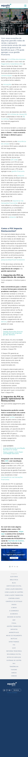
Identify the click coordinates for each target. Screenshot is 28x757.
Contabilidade (14, 598)
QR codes (14, 160)
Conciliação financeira (14, 595)
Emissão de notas (14, 617)
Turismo (14, 669)
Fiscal (14, 623)
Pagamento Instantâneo (10, 64)
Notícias (14, 638)
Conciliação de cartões (14, 592)
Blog (14, 583)
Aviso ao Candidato (12, 692)
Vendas (14, 676)
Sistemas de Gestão (14, 660)
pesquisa (20, 175)
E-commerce (14, 610)
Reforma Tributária (14, 651)
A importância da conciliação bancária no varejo (14, 449)
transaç (6, 84)
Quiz (14, 648)
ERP (6, 461)
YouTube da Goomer (16, 541)
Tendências (14, 666)
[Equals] (12, 684)
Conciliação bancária (14, 589)
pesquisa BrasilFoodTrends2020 (13, 260)
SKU (14, 663)
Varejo (14, 673)
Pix (14, 645)
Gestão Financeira (14, 626)
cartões (12, 417)
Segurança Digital (14, 654)
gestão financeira (18, 171)
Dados (14, 604)
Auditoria (14, 576)
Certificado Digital (14, 586)
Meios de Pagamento (14, 635)
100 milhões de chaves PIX (17, 114)
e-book (14, 607)
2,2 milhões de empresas (16, 59)
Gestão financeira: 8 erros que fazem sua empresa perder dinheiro (13, 333)
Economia (14, 614)
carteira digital (6, 75)
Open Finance (14, 641)
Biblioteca (14, 579)
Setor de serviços (14, 657)
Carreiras (16, 690)
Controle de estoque (14, 601)
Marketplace (14, 632)
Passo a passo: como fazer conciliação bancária (13, 452)
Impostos (14, 629)
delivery (4, 322)
